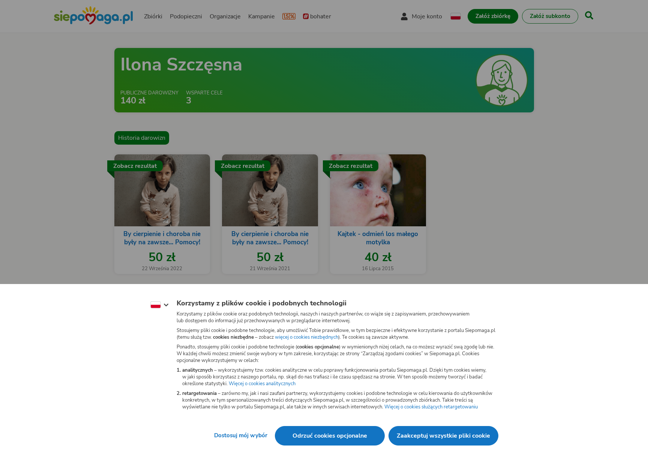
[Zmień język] (159, 305)
